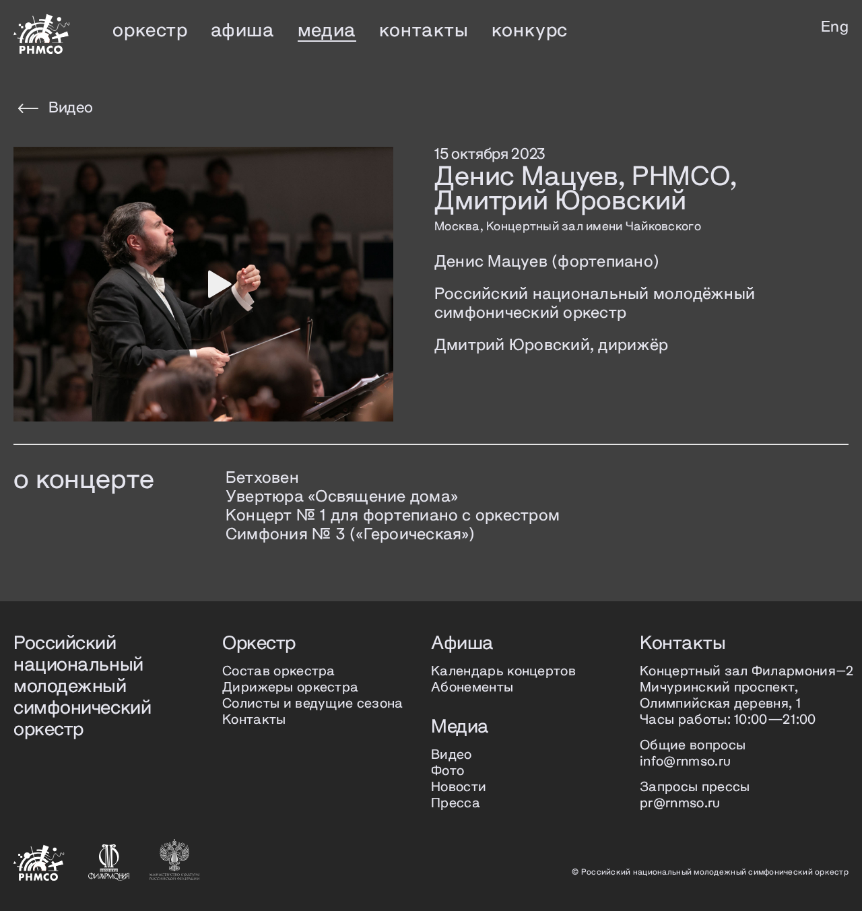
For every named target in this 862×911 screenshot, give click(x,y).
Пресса (455, 804)
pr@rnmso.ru (680, 804)
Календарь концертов (503, 672)
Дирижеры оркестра (290, 688)
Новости (458, 787)
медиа (327, 31)
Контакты (254, 720)
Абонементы (472, 688)
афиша (243, 31)
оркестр (149, 31)
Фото (447, 771)
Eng (835, 27)
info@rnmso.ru (685, 762)
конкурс (530, 31)
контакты (424, 31)
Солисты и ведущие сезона (312, 704)
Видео (70, 108)
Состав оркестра (278, 672)
